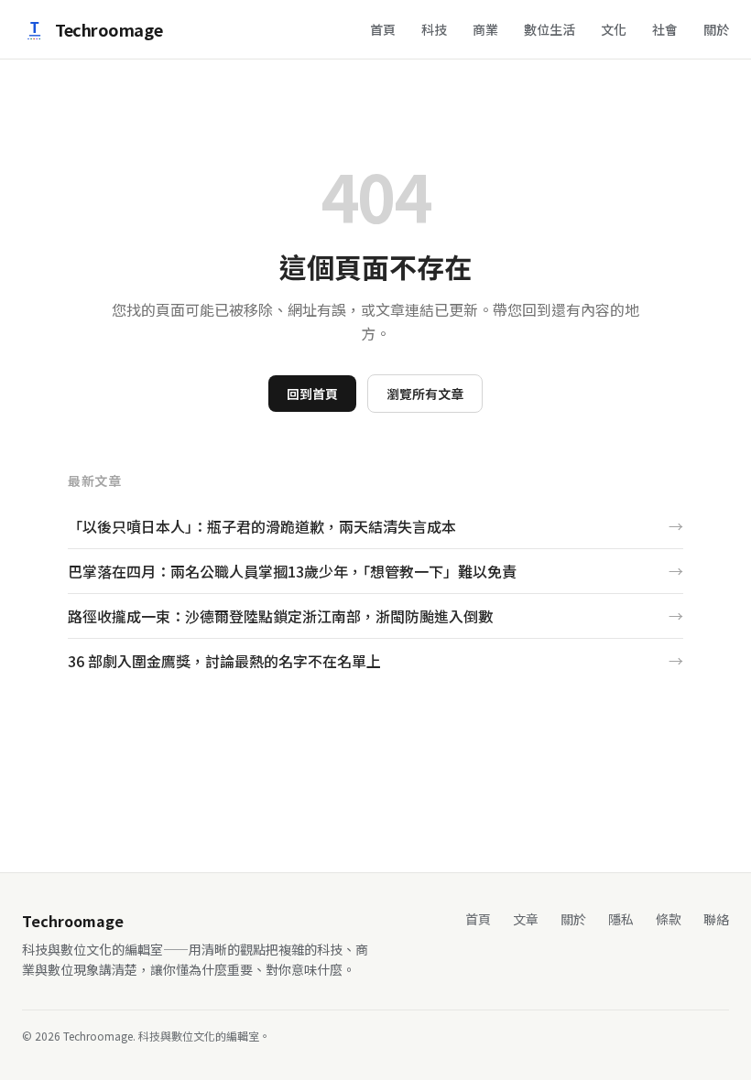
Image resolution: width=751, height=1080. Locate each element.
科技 (434, 29)
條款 (668, 919)
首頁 (383, 29)
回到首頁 (312, 393)
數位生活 (549, 29)
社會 (665, 29)
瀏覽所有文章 (424, 393)
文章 (526, 919)
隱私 (621, 919)
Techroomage (108, 29)
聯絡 (716, 919)
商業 (485, 29)
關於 (716, 29)
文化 (613, 29)
